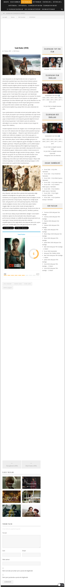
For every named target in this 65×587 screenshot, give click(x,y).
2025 (47, 97)
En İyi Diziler (22, 5)
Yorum (4, 533)
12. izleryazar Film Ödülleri (15, 9)
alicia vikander (8, 284)
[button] (61, 584)
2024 (52, 97)
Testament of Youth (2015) (31, 512)
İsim (3, 551)
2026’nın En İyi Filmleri (48, 9)
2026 (43, 97)
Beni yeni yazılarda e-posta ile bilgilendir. (15, 577)
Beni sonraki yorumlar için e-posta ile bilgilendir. (17, 571)
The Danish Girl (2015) (11, 498)
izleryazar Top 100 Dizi (50, 5)
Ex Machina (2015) (11, 484)
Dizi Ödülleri (56, 2)
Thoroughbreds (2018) (12, 466)
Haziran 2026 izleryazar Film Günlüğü (15, 13)
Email (24, 551)
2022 (60, 97)
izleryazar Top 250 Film (35, 5)
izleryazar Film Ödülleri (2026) (52, 253)
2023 (56, 97)
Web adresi (6, 559)
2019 (52, 100)
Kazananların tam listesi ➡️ (52, 136)
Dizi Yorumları (37, 2)
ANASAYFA (6, 2)
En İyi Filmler (12, 5)
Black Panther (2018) (31, 466)
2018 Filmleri (16, 51)
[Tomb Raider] (15, 253)
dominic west (18, 284)
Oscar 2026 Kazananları (50, 251)
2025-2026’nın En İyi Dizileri (32, 9)
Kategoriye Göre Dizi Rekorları (52, 155)
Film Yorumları (25, 2)
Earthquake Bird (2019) (31, 484)
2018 (56, 100)
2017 (60, 100)
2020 (47, 100)
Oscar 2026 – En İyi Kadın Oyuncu (53, 182)
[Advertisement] (32, 32)
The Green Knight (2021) (11, 512)
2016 (50, 102)
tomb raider (27, 284)
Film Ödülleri (46, 2)
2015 (54, 102)
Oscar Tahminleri (15, 2)
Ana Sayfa (4, 17)
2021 (43, 100)
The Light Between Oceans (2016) (31, 498)
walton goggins (8, 287)
